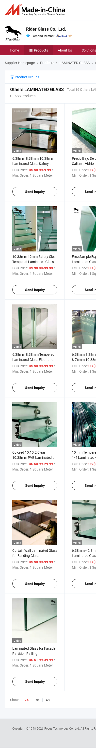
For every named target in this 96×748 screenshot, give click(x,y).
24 (27, 700)
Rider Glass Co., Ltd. (46, 29)
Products (41, 50)
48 (48, 699)
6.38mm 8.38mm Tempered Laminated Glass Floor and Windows (33, 359)
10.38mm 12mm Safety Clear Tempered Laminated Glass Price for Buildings (34, 261)
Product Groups (26, 77)
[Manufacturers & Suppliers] (36, 9)
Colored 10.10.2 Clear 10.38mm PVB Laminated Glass (32, 457)
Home (14, 50)
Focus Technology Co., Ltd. (62, 728)
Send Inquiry (35, 192)
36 (37, 699)
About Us (65, 50)
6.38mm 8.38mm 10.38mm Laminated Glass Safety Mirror (33, 163)
